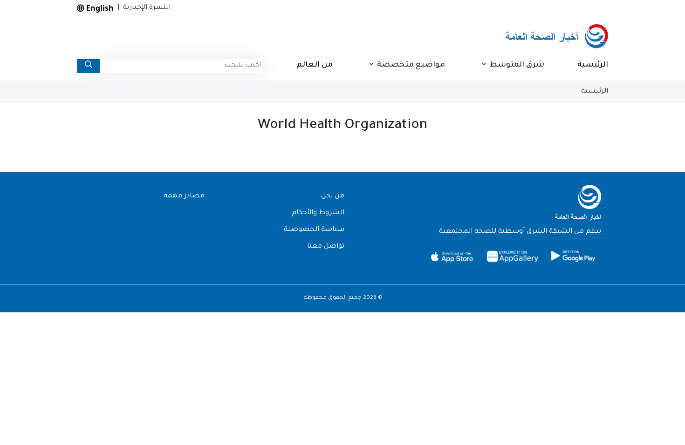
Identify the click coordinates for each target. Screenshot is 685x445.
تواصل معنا (325, 246)
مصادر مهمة (184, 196)
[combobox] (181, 66)
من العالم (314, 65)
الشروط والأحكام (318, 213)
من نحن (332, 196)
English (99, 8)
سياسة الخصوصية (314, 230)
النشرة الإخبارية (145, 8)
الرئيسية (592, 65)
